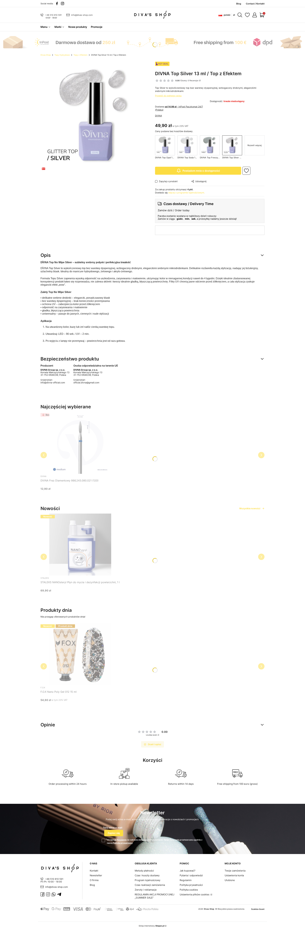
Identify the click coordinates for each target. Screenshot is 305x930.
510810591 (46, 380)
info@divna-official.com (53, 382)
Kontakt (94, 870)
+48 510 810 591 (53, 15)
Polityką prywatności (122, 843)
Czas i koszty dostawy (147, 875)
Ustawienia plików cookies (195, 894)
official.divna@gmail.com (86, 382)
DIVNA (158, 115)
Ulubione (230, 880)
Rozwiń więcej (254, 145)
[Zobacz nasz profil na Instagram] (62, 3)
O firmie (94, 880)
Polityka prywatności (191, 884)
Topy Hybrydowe (62, 55)
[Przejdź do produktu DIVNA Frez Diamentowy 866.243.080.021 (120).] (80, 443)
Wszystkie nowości (249, 508)
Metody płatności (144, 870)
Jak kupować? (187, 870)
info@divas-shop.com (82, 15)
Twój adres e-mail (112, 827)
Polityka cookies (189, 889)
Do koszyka (76, 494)
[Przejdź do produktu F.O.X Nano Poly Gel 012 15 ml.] (80, 654)
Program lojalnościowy (147, 880)
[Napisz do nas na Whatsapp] (54, 894)
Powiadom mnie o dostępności (201, 170)
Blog (92, 884)
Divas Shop (46, 55)
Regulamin (122, 840)
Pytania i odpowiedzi (191, 875)
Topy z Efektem (80, 55)
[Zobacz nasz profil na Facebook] (57, 3)
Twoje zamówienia (235, 870)
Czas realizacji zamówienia (150, 884)
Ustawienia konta (234, 875)
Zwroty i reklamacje (146, 889)
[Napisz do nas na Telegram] (59, 894)
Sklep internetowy (151, 926)
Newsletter (96, 875)
